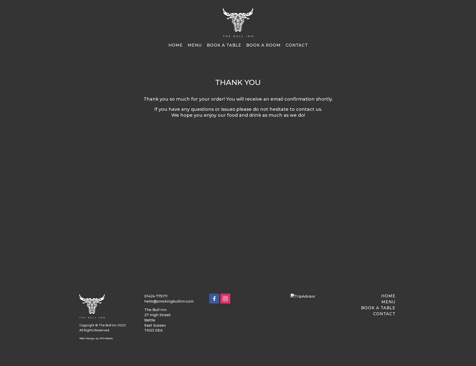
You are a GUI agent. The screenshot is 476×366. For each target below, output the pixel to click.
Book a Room (263, 45)
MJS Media (106, 338)
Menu (195, 45)
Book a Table (224, 45)
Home (175, 45)
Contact (297, 45)
